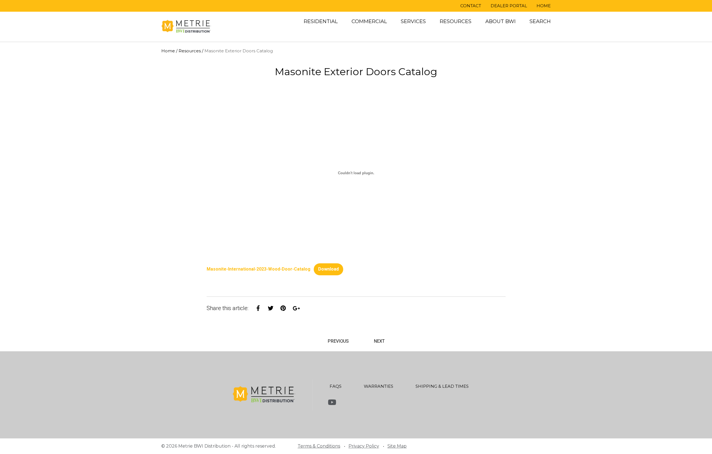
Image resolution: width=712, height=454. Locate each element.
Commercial (369, 21)
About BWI (500, 21)
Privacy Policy (363, 446)
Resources (455, 21)
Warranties (378, 386)
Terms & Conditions (319, 446)
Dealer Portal (509, 5)
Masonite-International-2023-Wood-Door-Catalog (258, 269)
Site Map (397, 446)
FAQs (336, 386)
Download (328, 269)
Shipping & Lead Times (442, 386)
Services (413, 21)
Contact (470, 5)
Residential (321, 21)
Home (544, 5)
